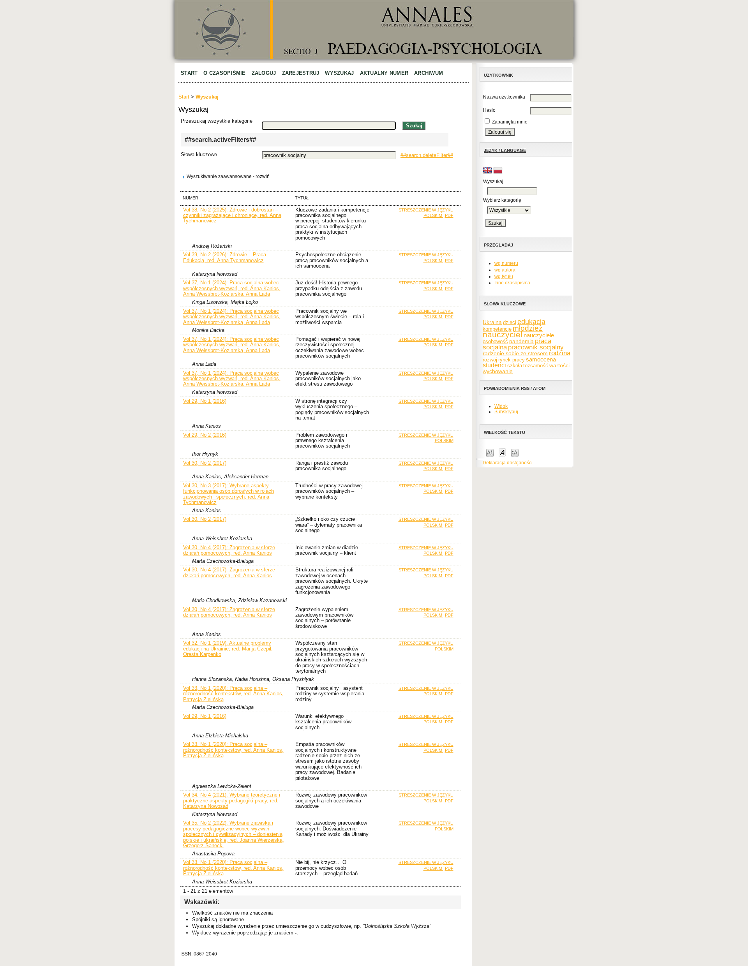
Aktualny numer (384, 73)
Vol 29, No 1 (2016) (204, 401)
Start (189, 73)
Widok (501, 406)
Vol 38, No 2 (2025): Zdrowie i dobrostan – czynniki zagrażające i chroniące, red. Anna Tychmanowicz (232, 215)
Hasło (489, 110)
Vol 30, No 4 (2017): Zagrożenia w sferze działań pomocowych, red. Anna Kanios (229, 550)
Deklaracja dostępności (508, 462)
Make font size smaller (490, 452)
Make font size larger (515, 452)
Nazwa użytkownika (504, 97)
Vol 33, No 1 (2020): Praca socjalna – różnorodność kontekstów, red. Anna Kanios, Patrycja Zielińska (233, 693)
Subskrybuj (506, 411)
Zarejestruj (300, 73)
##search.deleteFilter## (426, 155)
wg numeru (506, 263)
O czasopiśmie (224, 73)
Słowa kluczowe (199, 154)
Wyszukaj (339, 73)
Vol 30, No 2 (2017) (204, 463)
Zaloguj (264, 73)
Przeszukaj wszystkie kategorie (216, 121)
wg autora (504, 270)
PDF (449, 215)
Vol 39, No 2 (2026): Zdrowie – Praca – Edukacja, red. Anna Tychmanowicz (226, 257)
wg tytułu (503, 276)
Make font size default (502, 452)
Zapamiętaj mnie (509, 122)
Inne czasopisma (512, 283)
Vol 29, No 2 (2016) (204, 435)
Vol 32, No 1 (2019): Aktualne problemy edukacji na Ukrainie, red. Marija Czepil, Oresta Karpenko (228, 648)
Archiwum (428, 73)
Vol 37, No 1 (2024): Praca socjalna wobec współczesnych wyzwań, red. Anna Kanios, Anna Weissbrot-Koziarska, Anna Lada (231, 288)
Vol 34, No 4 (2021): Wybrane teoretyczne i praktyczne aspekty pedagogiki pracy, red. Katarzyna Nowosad (231, 800)
